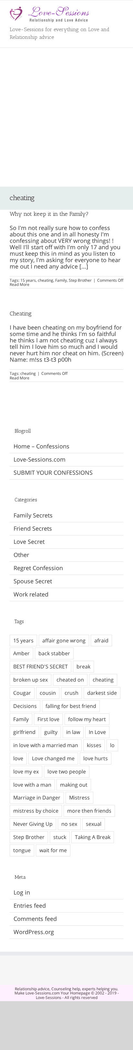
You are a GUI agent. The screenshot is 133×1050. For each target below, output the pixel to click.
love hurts (95, 758)
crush (71, 692)
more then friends (89, 810)
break (83, 666)
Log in (22, 892)
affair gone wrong (64, 640)
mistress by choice (35, 810)
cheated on (70, 679)
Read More (19, 284)
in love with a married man (45, 745)
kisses (94, 745)
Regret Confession (38, 568)
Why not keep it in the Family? (49, 213)
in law (73, 732)
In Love (97, 732)
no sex (69, 823)
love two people (66, 771)
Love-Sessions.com (40, 459)
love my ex (26, 771)
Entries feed (30, 905)
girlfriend (24, 732)
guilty (50, 732)
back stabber (54, 653)
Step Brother (80, 280)
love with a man (32, 784)
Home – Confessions (41, 446)
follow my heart (87, 719)
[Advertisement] (66, 117)
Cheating (21, 313)
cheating (45, 280)
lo (112, 745)
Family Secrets (33, 515)
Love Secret (29, 542)
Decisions (25, 706)
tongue (22, 850)
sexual (93, 823)
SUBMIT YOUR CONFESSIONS (53, 472)
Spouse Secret (33, 581)
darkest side (102, 692)
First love (48, 719)
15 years (28, 280)
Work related (31, 594)
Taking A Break (92, 837)
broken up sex (30, 679)
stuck (59, 837)
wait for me (53, 850)
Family (61, 280)
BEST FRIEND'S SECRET (40, 666)
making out (73, 784)
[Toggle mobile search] (109, 10)
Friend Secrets (33, 528)
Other (21, 555)
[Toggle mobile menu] (120, 10)
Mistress (79, 797)
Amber (21, 653)
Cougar (22, 692)
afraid (101, 640)
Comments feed (35, 918)
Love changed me (53, 758)
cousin (48, 692)
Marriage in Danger (36, 797)
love (18, 758)
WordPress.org (34, 932)
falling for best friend (71, 706)
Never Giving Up (33, 823)
